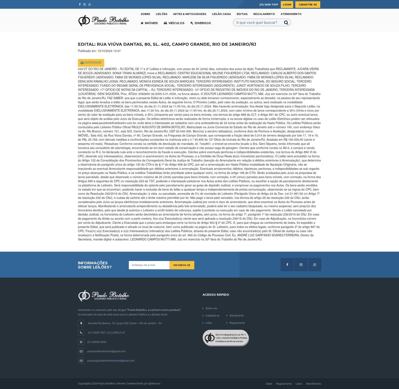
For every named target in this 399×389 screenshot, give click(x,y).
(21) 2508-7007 (97, 332)
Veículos (177, 23)
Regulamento (264, 14)
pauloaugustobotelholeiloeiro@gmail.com (111, 360)
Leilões (161, 14)
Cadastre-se (308, 4)
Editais (242, 14)
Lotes (209, 322)
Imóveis (151, 23)
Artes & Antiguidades (189, 14)
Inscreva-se (181, 265)
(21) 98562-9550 (96, 341)
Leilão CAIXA (221, 14)
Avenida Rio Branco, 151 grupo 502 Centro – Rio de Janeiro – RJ (125, 323)
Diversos (203, 23)
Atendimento (291, 14)
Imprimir (92, 63)
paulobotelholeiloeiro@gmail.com (106, 351)
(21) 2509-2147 (116, 332)
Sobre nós (211, 308)
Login (287, 4)
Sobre (145, 14)
